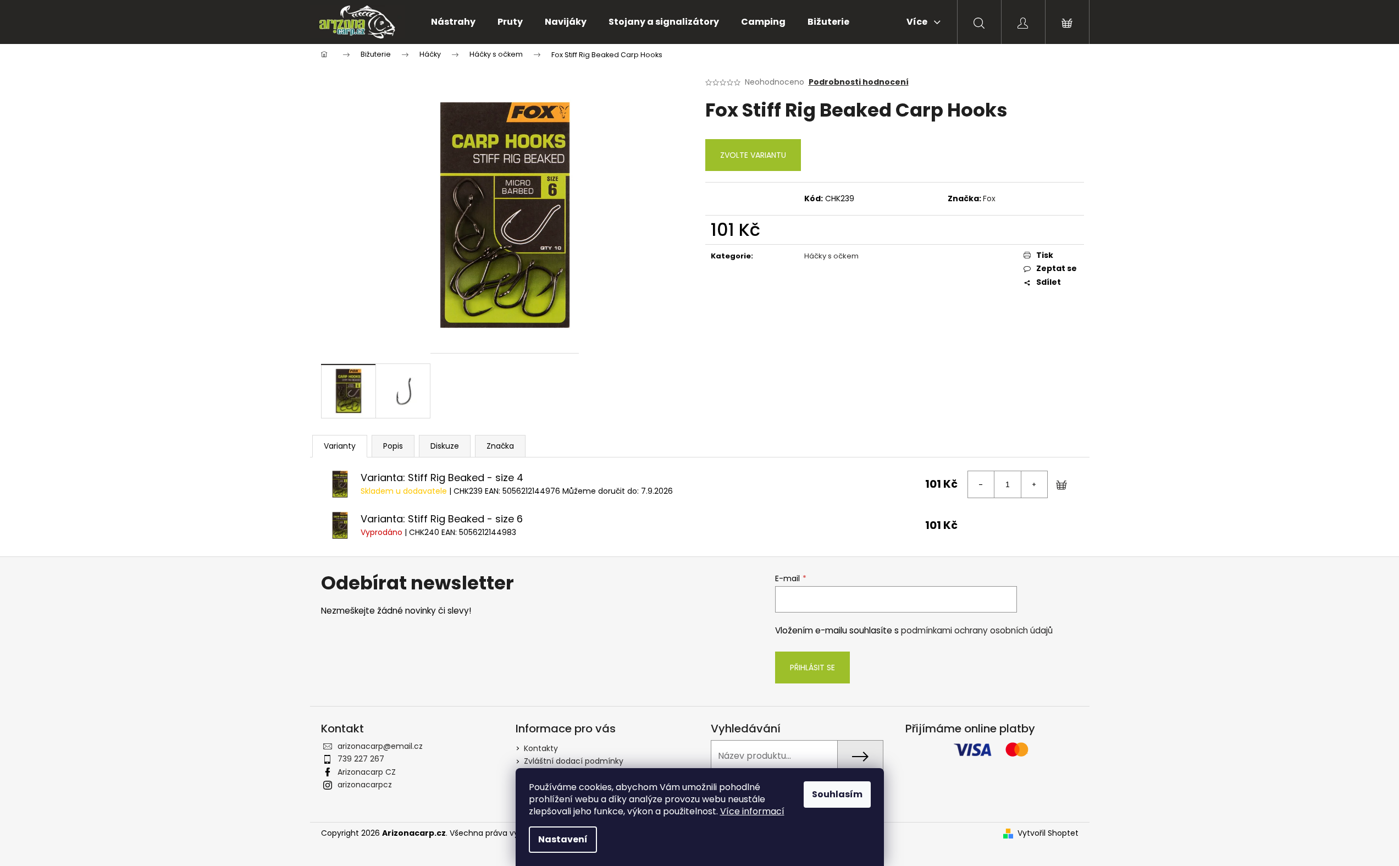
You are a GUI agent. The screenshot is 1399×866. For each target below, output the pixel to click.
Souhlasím (837, 794)
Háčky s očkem (831, 256)
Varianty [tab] (340, 445)
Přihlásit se (812, 667)
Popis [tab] (393, 445)
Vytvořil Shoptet (1048, 833)
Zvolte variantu (753, 155)
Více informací (752, 811)
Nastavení (563, 839)
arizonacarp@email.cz (380, 746)
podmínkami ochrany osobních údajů (977, 630)
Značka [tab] (500, 445)
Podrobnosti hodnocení (859, 82)
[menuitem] (453, 22)
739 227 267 (361, 758)
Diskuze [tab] (444, 445)
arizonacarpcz (365, 784)
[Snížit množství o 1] (981, 484)
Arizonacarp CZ (367, 771)
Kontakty (541, 748)
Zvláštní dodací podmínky (573, 760)
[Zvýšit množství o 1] (1034, 484)
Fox (989, 198)
